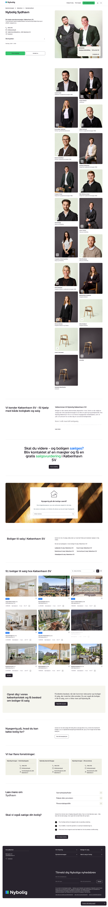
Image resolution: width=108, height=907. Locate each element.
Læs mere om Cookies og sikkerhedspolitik (64, 894)
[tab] (22, 595)
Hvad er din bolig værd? (88, 903)
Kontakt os (35, 53)
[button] (57, 429)
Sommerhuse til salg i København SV (87, 551)
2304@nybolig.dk (26, 768)
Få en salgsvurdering (62, 837)
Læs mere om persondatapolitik (81, 894)
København (20, 8)
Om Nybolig (59, 850)
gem (36, 598)
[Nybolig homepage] (16, 893)
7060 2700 (10, 27)
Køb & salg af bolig (86, 854)
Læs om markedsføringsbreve (95, 894)
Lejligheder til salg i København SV (64, 548)
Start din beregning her (61, 736)
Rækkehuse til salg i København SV (64, 551)
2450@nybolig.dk (12, 30)
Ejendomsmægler (10, 8)
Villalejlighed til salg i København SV (64, 554)
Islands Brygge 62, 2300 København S (60, 771)
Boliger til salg (84, 850)
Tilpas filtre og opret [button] (61, 703)
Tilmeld (99, 881)
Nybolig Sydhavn (29, 8)
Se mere (9, 675)
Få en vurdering (15, 53)
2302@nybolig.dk (58, 768)
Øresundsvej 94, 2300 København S (92, 771)
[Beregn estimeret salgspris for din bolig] (73, 514)
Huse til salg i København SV (84, 548)
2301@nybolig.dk (91, 768)
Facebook (10, 34)
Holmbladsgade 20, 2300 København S (28, 771)
